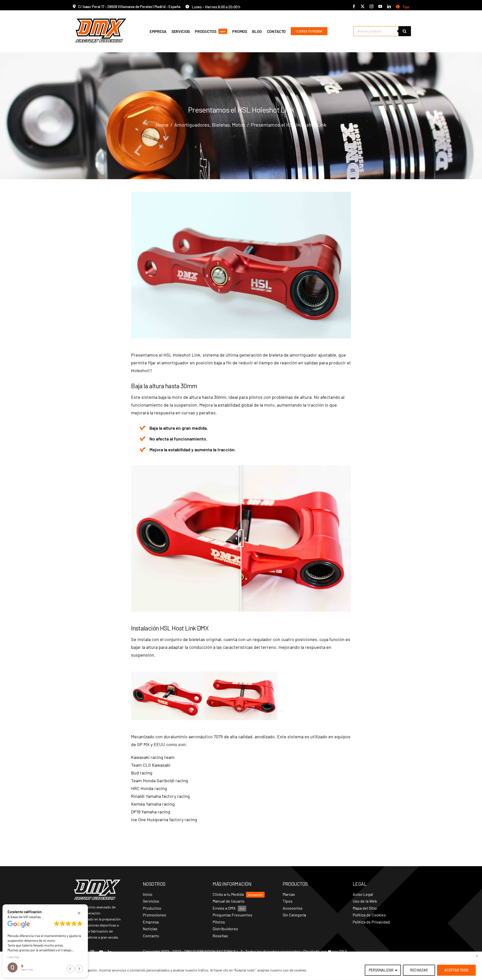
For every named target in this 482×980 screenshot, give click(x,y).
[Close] (477, 956)
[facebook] (354, 6)
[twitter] (363, 6)
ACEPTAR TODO (456, 970)
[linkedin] (389, 6)
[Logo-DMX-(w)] (97, 881)
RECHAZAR (419, 970)
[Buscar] (404, 31)
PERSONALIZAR (381, 970)
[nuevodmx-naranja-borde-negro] (101, 17)
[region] (241, 966)
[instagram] (371, 6)
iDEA (343, 951)
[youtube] (380, 6)
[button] (79, 913)
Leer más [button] (13, 957)
